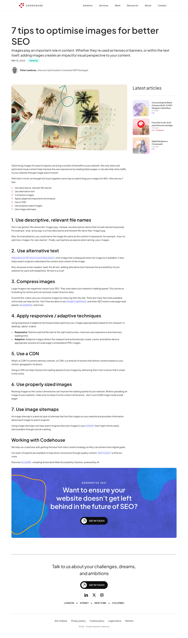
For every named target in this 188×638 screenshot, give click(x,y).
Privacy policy (78, 620)
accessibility (26, 304)
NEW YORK (100, 603)
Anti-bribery (61, 620)
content (90, 425)
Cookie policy (97, 620)
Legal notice (114, 620)
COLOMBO (118, 603)
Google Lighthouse (76, 301)
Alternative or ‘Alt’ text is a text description (33, 257)
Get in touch (104, 452)
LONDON (69, 603)
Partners (129, 620)
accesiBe (26, 462)
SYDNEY (84, 603)
